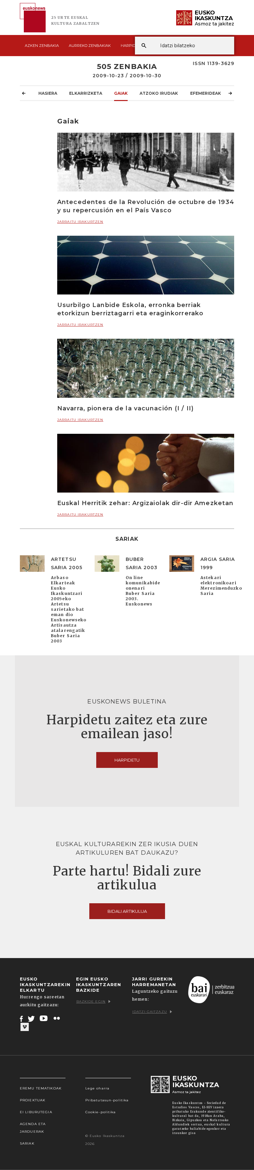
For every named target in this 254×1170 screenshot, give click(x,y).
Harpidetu (132, 45)
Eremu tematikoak (41, 1088)
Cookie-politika (100, 1112)
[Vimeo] (25, 1026)
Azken (42, 45)
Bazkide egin (91, 1001)
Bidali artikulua (127, 911)
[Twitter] (31, 1018)
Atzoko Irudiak (159, 93)
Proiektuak (32, 1100)
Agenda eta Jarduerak (33, 1128)
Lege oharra (97, 1088)
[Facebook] (21, 1018)
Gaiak (121, 93)
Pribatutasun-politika (107, 1100)
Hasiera (47, 93)
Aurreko (90, 45)
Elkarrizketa (85, 93)
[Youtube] (44, 1018)
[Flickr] (57, 1018)
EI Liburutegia (36, 1112)
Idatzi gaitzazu (149, 1012)
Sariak (27, 1143)
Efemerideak (205, 93)
